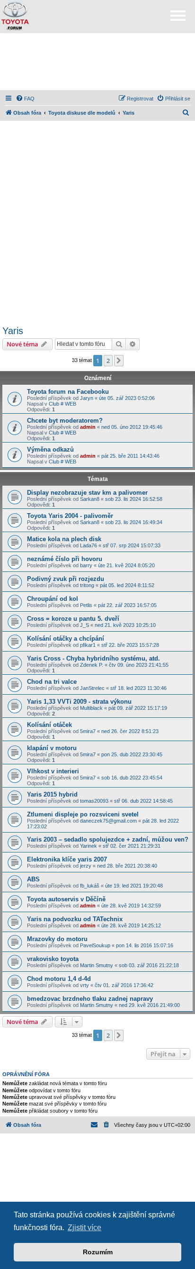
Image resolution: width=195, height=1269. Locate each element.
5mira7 (88, 731)
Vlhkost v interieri (53, 771)
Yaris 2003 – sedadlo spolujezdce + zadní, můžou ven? (107, 839)
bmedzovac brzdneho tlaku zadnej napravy (90, 998)
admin (88, 427)
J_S (84, 625)
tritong (87, 585)
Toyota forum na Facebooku (68, 391)
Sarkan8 (89, 499)
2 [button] (108, 360)
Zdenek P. (91, 665)
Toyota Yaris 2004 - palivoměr (70, 515)
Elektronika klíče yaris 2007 (67, 859)
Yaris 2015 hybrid (52, 794)
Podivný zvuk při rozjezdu (65, 578)
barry (86, 565)
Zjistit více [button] (84, 1228)
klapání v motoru (52, 748)
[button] (119, 360)
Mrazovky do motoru (57, 939)
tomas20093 (94, 801)
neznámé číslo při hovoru (64, 558)
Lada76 (88, 545)
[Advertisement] (97, 61)
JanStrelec (92, 688)
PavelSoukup (95, 945)
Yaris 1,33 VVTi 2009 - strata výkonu (79, 701)
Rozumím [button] (98, 1252)
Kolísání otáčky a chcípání (65, 638)
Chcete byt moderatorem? (65, 420)
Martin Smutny (96, 965)
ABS (33, 879)
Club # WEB (62, 404)
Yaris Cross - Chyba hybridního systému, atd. (93, 658)
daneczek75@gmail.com (108, 821)
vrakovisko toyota (53, 958)
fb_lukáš (89, 885)
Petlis (86, 605)
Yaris (12, 331)
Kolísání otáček (49, 724)
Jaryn (86, 398)
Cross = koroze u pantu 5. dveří (73, 618)
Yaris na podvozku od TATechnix (75, 919)
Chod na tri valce (52, 681)
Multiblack (91, 708)
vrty (84, 985)
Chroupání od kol (52, 598)
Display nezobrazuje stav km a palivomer (87, 492)
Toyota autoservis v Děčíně (66, 899)
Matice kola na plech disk (64, 539)
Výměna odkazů (50, 449)
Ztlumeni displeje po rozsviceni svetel (83, 814)
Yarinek (88, 846)
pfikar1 (88, 645)
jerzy (85, 866)
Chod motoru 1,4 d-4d (59, 978)
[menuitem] (25, 98)
